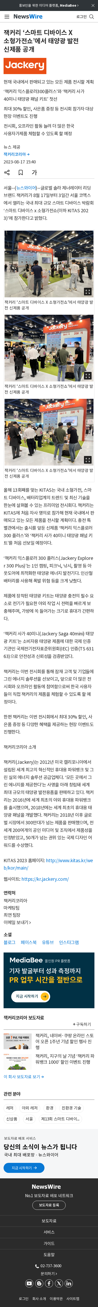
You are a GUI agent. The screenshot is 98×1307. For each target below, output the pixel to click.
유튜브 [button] (48, 942)
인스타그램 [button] (69, 942)
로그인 (24, 1299)
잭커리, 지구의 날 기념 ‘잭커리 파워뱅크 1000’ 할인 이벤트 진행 (64, 1059)
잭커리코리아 (16, 154)
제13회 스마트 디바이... (60, 1119)
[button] (7, 172)
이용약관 (56, 1299)
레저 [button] (10, 1108)
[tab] (49, 1221)
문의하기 (49, 1273)
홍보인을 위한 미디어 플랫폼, (48, 5)
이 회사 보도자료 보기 (24, 1076)
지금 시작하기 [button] (22, 1168)
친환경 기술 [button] (71, 1108)
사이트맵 (72, 1299)
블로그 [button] (9, 942)
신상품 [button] (11, 1119)
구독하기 (83, 1024)
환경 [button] (49, 1108)
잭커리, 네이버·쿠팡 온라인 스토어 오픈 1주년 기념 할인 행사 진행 (64, 1041)
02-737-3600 (50, 1265)
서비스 (49, 1232)
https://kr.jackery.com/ (45, 879)
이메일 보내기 (17, 922)
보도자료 (49, 1221)
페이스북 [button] (28, 942)
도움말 (49, 1254)
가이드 (49, 1243)
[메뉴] (6, 16)
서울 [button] (29, 1119)
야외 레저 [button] (30, 1108)
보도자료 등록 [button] (49, 1205)
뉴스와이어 (26, 188)
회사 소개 (39, 1299)
